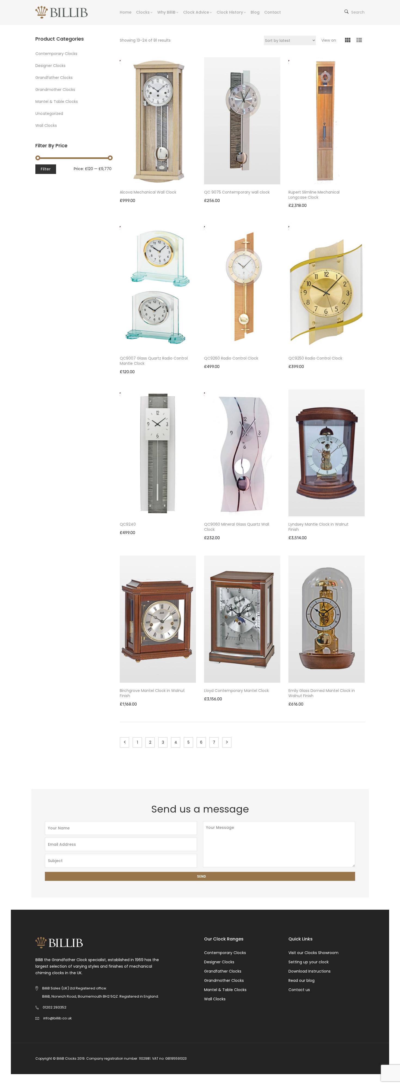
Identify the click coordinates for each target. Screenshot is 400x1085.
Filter (46, 169)
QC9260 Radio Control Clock (231, 358)
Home (125, 12)
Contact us (299, 989)
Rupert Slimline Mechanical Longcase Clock (314, 195)
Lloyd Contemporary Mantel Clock (236, 690)
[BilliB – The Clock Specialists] (65, 12)
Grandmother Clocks (55, 89)
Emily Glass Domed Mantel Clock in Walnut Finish (321, 693)
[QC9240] (158, 453)
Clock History (230, 12)
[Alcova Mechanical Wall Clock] (158, 120)
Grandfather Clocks (54, 77)
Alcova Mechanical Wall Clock (148, 192)
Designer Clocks (50, 65)
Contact (272, 12)
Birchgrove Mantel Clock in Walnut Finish (152, 693)
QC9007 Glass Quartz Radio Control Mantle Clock (154, 361)
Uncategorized (49, 113)
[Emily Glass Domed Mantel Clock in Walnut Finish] (326, 619)
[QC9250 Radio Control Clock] (326, 286)
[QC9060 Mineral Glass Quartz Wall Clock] (242, 453)
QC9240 (128, 524)
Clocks (143, 12)
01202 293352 (54, 1007)
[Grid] (347, 40)
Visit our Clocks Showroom (313, 952)
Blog (255, 12)
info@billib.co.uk (57, 1018)
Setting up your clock (308, 962)
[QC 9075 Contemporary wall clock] (242, 120)
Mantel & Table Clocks (56, 101)
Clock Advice (196, 12)
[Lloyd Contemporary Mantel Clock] (242, 619)
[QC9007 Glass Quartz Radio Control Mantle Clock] (158, 286)
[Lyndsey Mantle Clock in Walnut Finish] (326, 453)
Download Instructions (309, 971)
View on (328, 40)
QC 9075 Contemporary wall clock (237, 192)
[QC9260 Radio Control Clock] (242, 286)
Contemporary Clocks (56, 53)
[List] (359, 40)
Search (358, 12)
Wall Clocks (46, 125)
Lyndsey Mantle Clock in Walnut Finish (318, 527)
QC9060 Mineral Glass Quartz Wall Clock (236, 527)
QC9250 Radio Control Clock (315, 358)
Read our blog (301, 980)
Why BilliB (166, 12)
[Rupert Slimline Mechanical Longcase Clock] (326, 120)
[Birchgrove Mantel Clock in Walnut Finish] (158, 619)
